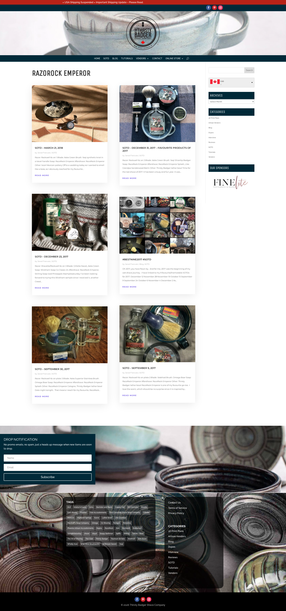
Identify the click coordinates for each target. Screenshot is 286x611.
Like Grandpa (120, 518)
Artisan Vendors (214, 123)
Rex (117, 528)
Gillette (146, 513)
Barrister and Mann (104, 507)
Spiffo (118, 534)
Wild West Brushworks (90, 544)
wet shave (142, 539)
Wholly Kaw (72, 544)
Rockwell (126, 528)
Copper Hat (120, 507)
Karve (96, 518)
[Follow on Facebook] (208, 7)
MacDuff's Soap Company (78, 523)
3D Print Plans (214, 118)
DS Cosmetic (133, 507)
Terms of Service (177, 508)
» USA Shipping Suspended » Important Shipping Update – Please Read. (103, 2)
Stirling (126, 534)
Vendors (141, 58)
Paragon (116, 523)
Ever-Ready (72, 513)
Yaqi (121, 544)
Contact (157, 58)
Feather (83, 513)
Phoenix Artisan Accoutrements (80, 528)
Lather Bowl (107, 518)
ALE (69, 507)
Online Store (173, 58)
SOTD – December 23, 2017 (51, 256)
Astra (91, 507)
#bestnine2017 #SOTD (136, 259)
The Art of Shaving (75, 539)
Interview (212, 138)
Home (97, 58)
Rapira (99, 528)
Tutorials (127, 58)
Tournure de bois (118, 539)
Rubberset (137, 528)
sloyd (94, 534)
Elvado (144, 507)
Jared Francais (44, 153)
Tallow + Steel (137, 534)
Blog (115, 58)
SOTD (106, 58)
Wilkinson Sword (109, 544)
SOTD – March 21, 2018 (49, 147)
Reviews (212, 142)
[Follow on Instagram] (220, 7)
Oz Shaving (105, 523)
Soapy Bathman (106, 534)
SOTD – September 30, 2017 (52, 369)
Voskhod (131, 539)
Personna (127, 523)
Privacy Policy (176, 513)
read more (42, 175)
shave (86, 534)
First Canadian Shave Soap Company (124, 513)
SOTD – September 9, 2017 (139, 368)
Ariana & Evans (80, 507)
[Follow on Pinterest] (214, 7)
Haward (70, 518)
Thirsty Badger (102, 539)
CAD (222, 81)
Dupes (211, 133)
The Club (89, 539)
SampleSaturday (74, 534)
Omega (95, 523)
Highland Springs (84, 518)
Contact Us (174, 502)
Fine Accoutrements (98, 513)
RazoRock (109, 528)
